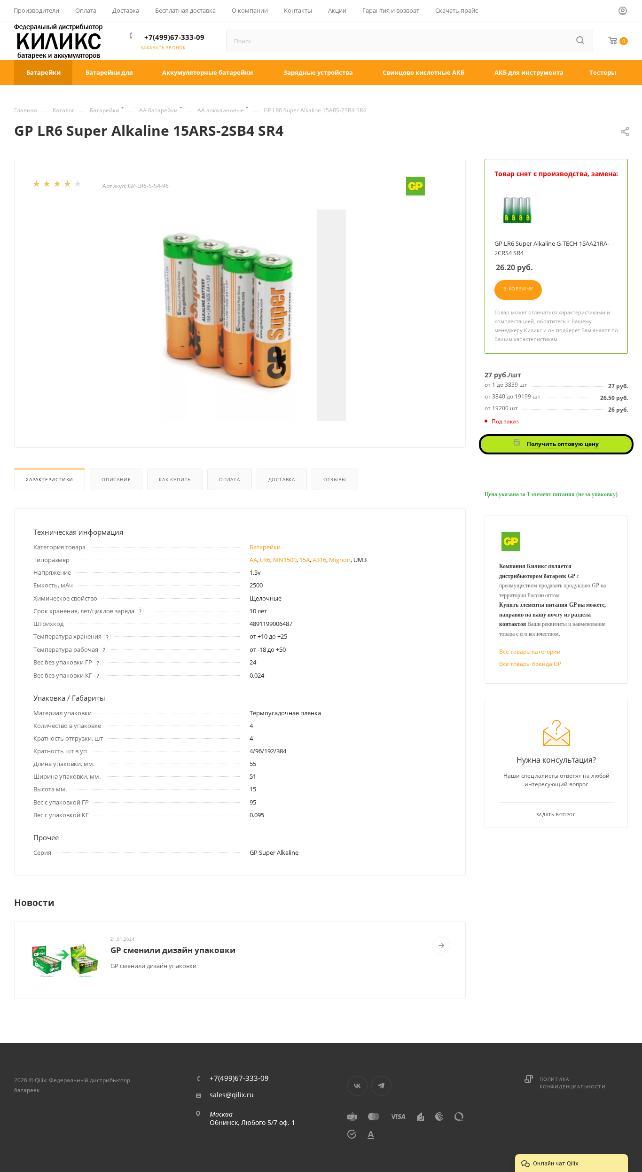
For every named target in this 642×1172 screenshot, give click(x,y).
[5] (78, 185)
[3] (58, 185)
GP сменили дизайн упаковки (172, 950)
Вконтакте (357, 1086)
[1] (37, 185)
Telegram (381, 1086)
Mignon (340, 559)
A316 (319, 559)
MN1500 (285, 559)
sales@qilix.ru (232, 1095)
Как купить (175, 479)
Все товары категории (530, 652)
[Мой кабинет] (623, 12)
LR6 (265, 559)
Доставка (281, 479)
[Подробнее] (441, 945)
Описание (116, 479)
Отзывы (334, 479)
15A (304, 559)
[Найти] (581, 41)
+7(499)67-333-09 (174, 37)
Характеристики (49, 479)
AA (253, 559)
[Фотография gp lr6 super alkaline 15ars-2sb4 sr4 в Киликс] (240, 315)
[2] (47, 185)
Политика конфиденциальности (572, 1083)
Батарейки (265, 547)
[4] (68, 185)
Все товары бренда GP (530, 664)
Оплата (229, 479)
